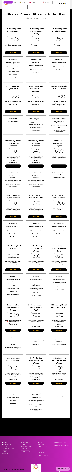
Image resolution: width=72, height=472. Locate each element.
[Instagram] (61, 3)
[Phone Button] (8, 2)
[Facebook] (59, 3)
